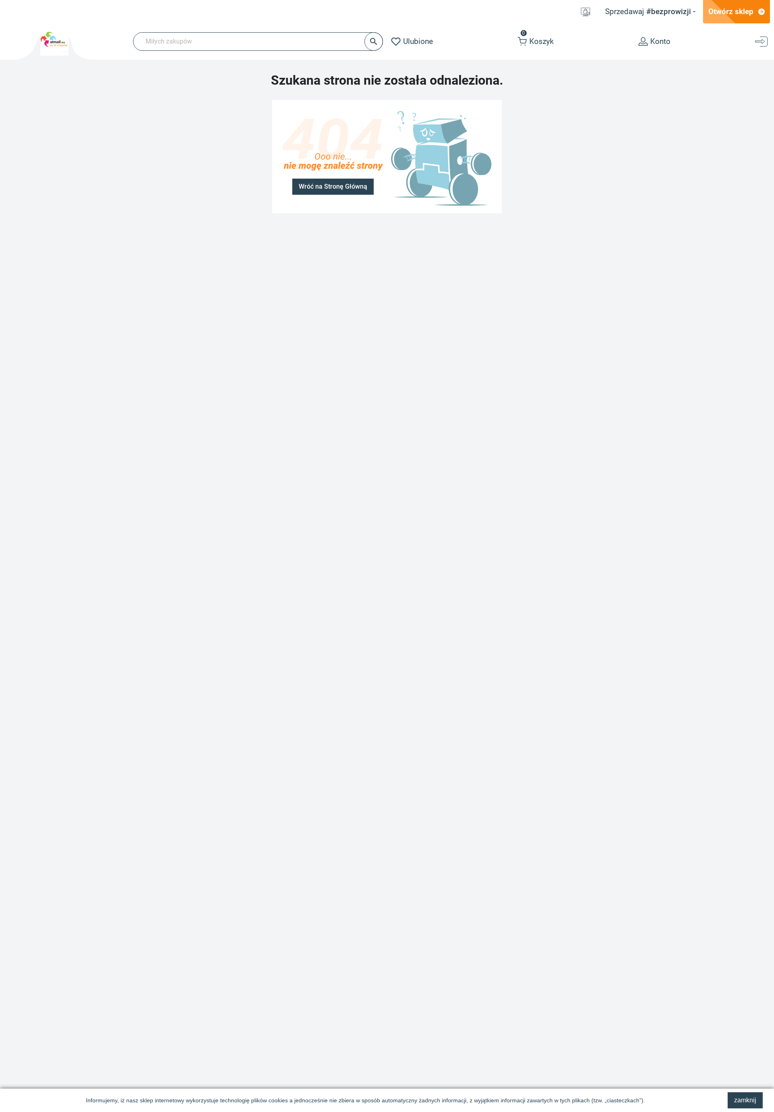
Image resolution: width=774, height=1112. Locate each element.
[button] (536, 41)
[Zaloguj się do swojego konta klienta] (762, 41)
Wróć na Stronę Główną (333, 186)
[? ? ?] (441, 156)
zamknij (745, 1100)
